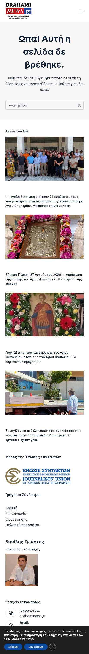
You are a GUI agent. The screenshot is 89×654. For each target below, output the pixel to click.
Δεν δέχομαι (36, 647)
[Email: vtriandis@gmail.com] (10, 625)
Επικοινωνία (15, 513)
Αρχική (11, 507)
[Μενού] (81, 11)
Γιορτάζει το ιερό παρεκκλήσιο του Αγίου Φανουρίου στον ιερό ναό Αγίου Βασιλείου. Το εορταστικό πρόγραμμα (40, 357)
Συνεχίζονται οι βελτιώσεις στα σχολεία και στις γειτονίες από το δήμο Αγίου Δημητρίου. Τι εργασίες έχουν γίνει (43, 435)
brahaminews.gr (32, 616)
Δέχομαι (13, 647)
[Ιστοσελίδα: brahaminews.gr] (10, 613)
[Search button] (79, 105)
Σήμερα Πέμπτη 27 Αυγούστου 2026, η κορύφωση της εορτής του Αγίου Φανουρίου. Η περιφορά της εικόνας (43, 279)
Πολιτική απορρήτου (22, 524)
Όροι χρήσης (16, 519)
